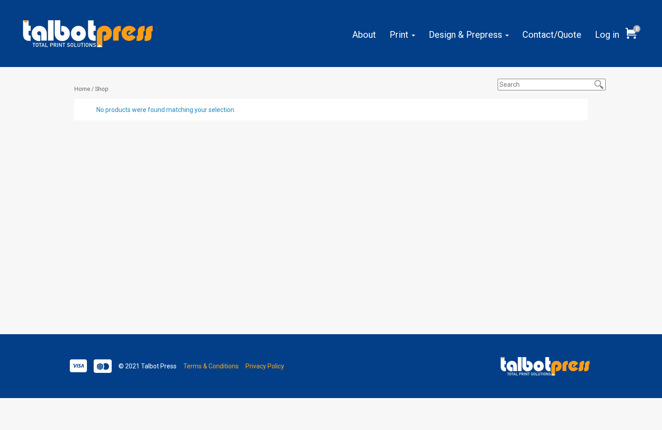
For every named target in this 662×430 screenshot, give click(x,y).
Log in (607, 34)
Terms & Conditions (211, 366)
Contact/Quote (551, 34)
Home (82, 88)
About (364, 34)
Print (400, 34)
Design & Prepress (466, 34)
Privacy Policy (264, 366)
